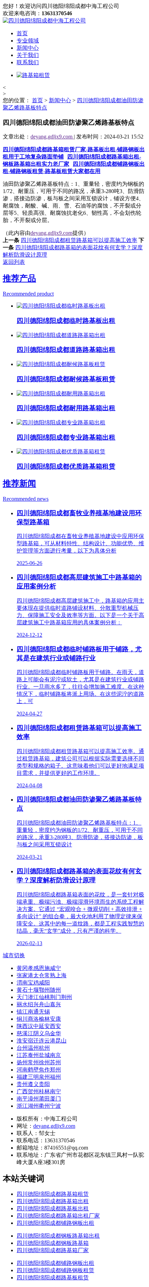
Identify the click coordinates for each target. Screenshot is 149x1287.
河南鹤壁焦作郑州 (39, 1070)
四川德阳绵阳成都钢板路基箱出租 (58, 1236)
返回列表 (14, 262)
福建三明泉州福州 (39, 1077)
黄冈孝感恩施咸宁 (39, 968)
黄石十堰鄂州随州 (39, 990)
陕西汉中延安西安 (39, 1026)
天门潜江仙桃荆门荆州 (44, 997)
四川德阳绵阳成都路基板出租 (53, 1208)
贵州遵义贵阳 (33, 1084)
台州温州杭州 (33, 1048)
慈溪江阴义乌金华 (39, 1033)
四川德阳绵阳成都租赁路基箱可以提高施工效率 (79, 240)
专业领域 (28, 41)
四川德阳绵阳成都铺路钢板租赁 (55, 1270)
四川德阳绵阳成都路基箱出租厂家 (58, 1216)
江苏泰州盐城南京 (39, 1055)
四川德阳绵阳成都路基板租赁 (53, 1277)
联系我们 (28, 62)
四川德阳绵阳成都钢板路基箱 (53, 1243)
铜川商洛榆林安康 (39, 1019)
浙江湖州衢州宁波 (39, 1106)
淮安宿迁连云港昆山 (42, 1041)
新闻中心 (28, 48)
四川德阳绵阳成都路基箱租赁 (53, 1194)
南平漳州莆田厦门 (39, 1099)
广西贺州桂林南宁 (39, 1091)
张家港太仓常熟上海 (42, 975)
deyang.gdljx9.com (52, 137)
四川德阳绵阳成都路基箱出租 (53, 1201)
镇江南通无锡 (33, 1012)
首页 (22, 33)
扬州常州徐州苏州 (39, 1062)
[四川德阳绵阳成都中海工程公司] (44, 20)
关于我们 (28, 55)
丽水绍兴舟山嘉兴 (39, 1004)
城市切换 (14, 955)
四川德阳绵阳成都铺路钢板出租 (55, 1223)
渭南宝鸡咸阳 (33, 983)
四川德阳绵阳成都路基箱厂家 (53, 1250)
